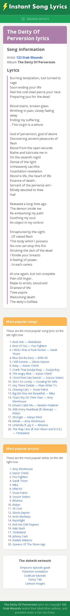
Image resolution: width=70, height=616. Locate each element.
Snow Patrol (19, 493)
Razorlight (18, 520)
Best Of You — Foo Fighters (29, 346)
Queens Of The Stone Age (28, 544)
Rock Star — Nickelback (26, 342)
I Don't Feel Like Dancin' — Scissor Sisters (38, 377)
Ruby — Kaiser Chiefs (25, 365)
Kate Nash (18, 528)
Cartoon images (35, 583)
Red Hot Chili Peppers (25, 524)
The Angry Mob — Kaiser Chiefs (32, 373)
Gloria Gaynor (21, 512)
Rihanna (17, 500)
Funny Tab (35, 579)
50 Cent (17, 508)
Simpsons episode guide (35, 567)
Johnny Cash (20, 536)
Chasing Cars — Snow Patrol (30, 389)
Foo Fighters (20, 477)
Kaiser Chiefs (20, 473)
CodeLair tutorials (35, 575)
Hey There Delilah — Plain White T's (34, 385)
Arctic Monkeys (21, 516)
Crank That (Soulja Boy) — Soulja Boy (36, 370)
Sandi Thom (20, 481)
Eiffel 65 (17, 489)
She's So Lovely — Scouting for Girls (34, 381)
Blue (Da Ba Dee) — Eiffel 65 (30, 358)
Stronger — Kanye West (27, 417)
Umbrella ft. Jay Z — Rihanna (30, 425)
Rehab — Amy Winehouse (28, 421)
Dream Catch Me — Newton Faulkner (35, 405)
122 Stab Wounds (29, 57)
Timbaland (19, 532)
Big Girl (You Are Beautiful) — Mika (33, 393)
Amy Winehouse (22, 469)
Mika (15, 485)
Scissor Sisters (21, 497)
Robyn (16, 504)
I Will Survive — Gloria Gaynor (30, 362)
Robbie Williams (22, 540)
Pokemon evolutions (35, 571)
